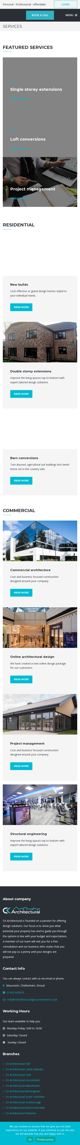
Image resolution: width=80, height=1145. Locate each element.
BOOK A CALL (40, 15)
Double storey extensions (30, 371)
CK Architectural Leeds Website (24, 1069)
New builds (19, 284)
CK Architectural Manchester (23, 1085)
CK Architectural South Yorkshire (25, 1096)
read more (17, 98)
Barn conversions (24, 458)
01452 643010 (15, 992)
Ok (30, 1139)
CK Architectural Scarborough (23, 1102)
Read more (21, 307)
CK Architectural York (18, 1075)
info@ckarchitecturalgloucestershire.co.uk (32, 999)
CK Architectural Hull (18, 1063)
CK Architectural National (21, 1113)
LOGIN (66, 4)
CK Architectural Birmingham (23, 1091)
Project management (27, 743)
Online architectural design (32, 657)
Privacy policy (45, 1139)
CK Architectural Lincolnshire (23, 1080)
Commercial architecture (30, 570)
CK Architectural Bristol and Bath (25, 1107)
